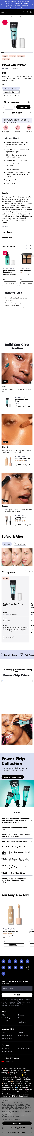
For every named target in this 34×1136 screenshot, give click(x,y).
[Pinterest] (15, 961)
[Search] (23, 12)
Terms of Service (11, 1005)
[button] (17, 35)
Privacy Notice (13, 1002)
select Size (21, 407)
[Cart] (31, 12)
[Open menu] (3, 12)
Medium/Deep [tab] (20, 544)
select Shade (21, 464)
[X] (3, 967)
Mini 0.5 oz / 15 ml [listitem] (10, 96)
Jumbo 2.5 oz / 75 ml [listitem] (10, 88)
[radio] (4, 102)
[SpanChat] (9, 967)
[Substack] (21, 967)
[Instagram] (9, 961)
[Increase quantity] (12, 107)
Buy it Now (17, 113)
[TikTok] (3, 961)
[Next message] (32, 4)
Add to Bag (23, 107)
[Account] (27, 11)
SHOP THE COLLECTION (13, 777)
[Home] (7, 11)
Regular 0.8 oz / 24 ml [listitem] (11, 92)
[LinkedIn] (15, 967)
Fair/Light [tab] (6, 544)
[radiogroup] (17, 111)
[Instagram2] (3, 974)
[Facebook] (21, 961)
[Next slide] (30, 247)
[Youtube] (27, 961)
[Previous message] (1, 4)
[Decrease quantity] (6, 107)
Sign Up (17, 995)
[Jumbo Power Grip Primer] (15, 602)
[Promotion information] (28, 120)
